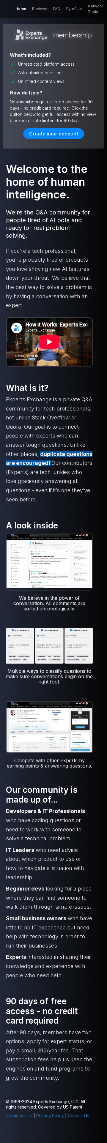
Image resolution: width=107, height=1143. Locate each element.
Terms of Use (19, 1115)
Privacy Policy (50, 1115)
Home (20, 9)
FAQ (56, 9)
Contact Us (78, 1115)
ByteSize (74, 9)
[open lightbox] (49, 561)
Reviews (39, 9)
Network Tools (95, 9)
